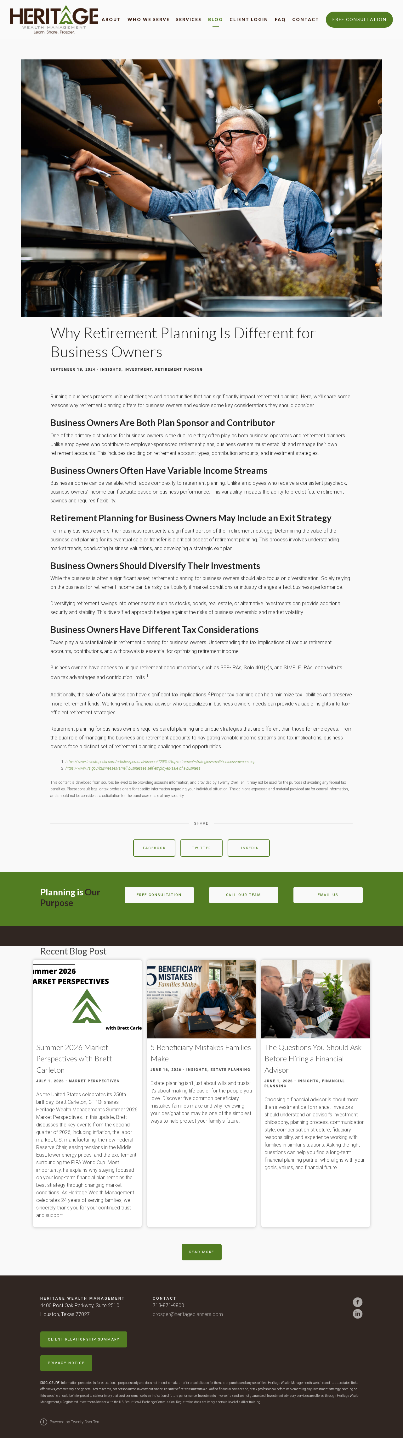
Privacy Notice (66, 1363)
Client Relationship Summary (84, 1339)
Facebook (154, 848)
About (111, 19)
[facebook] (358, 1302)
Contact (305, 19)
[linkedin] (358, 1314)
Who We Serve (149, 19)
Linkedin (249, 848)
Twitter (201, 848)
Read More (201, 1252)
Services (189, 19)
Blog (215, 19)
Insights (111, 370)
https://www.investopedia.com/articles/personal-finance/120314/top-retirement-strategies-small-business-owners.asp (160, 762)
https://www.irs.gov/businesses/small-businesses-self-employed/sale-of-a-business (133, 768)
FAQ (280, 19)
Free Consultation (359, 19)
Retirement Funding (179, 370)
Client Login (249, 19)
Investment (138, 370)
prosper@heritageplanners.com (188, 1314)
